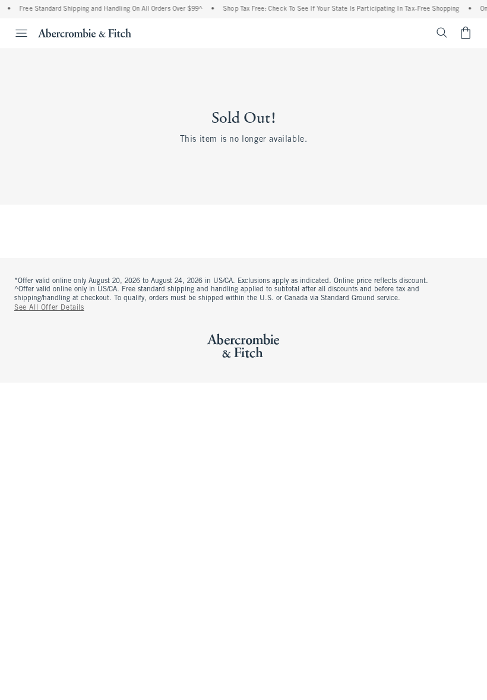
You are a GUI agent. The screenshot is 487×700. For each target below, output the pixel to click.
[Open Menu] (15, 33)
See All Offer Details (49, 307)
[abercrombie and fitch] (84, 32)
